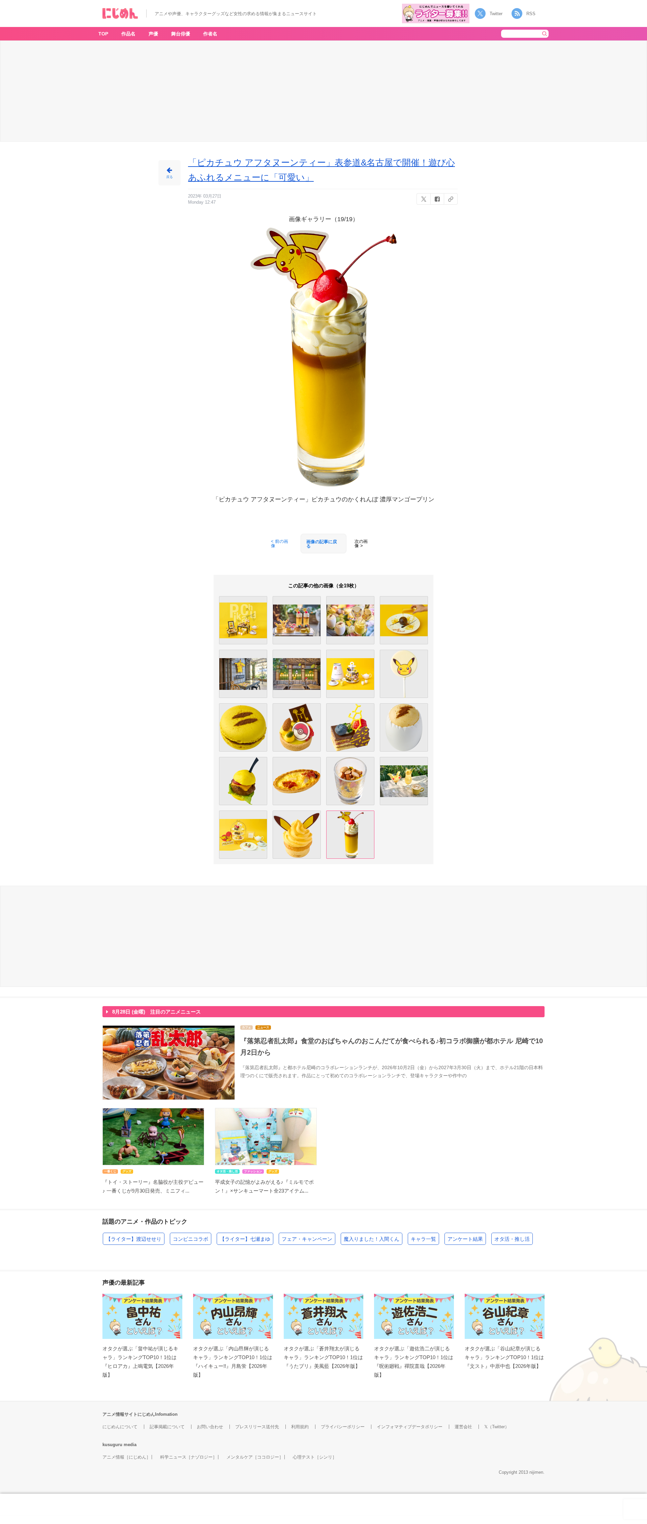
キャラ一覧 (423, 1239)
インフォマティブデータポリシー (409, 1426)
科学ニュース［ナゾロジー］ (188, 1457)
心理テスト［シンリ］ (315, 1457)
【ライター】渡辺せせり (133, 1239)
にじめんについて (119, 1426)
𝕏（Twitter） (496, 1426)
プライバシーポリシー (343, 1426)
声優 (153, 33)
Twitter (496, 13)
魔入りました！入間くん (371, 1239)
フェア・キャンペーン (307, 1239)
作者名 (210, 33)
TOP (103, 33)
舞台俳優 (180, 33)
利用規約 (300, 1426)
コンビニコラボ (190, 1239)
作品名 (128, 33)
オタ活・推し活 (512, 1239)
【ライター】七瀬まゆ (245, 1239)
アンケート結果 (465, 1239)
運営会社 (463, 1426)
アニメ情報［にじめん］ (126, 1457)
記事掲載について (167, 1426)
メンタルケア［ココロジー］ (254, 1457)
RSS (530, 13)
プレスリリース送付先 (257, 1426)
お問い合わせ (210, 1426)
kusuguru (112, 1444)
